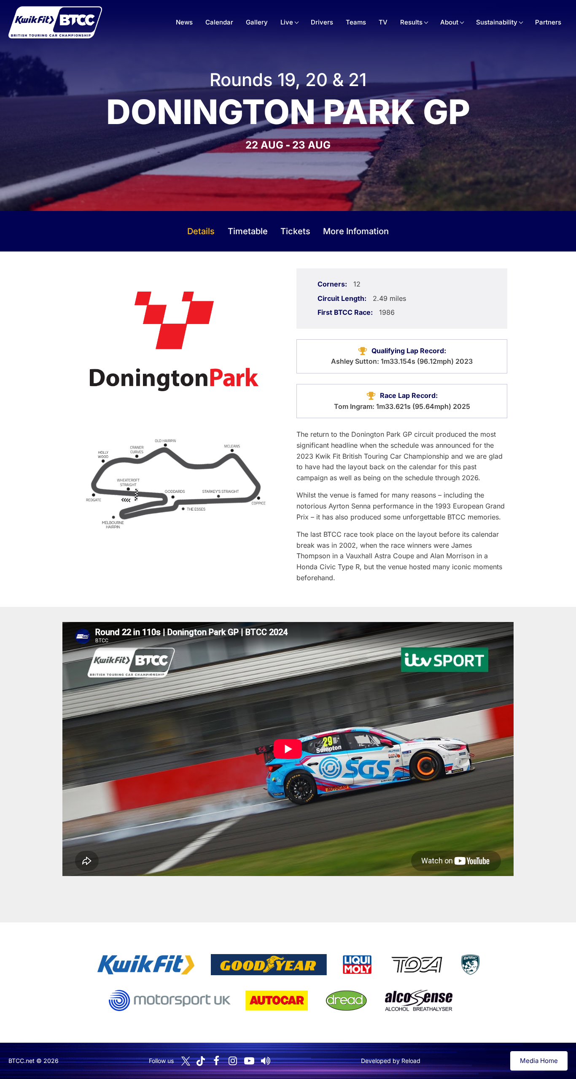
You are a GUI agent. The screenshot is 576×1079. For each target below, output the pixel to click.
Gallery (257, 22)
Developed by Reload (390, 1060)
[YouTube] (249, 1061)
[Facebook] (216, 1061)
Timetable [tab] (248, 231)
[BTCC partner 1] (146, 964)
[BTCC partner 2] (269, 964)
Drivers (322, 22)
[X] (185, 1061)
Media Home (539, 1061)
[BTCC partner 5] (470, 964)
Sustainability (496, 22)
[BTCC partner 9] (418, 1000)
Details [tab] (201, 231)
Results (411, 22)
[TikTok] (200, 1061)
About (449, 22)
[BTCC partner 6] (170, 1000)
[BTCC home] (55, 22)
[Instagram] (233, 1061)
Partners (548, 22)
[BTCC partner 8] (346, 1000)
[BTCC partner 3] (357, 964)
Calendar (219, 22)
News (184, 22)
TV (383, 22)
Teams (356, 22)
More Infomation (356, 231)
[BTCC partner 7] (276, 1000)
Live (286, 22)
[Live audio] (266, 1061)
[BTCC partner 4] (417, 964)
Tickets (295, 231)
